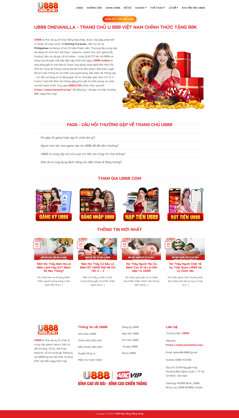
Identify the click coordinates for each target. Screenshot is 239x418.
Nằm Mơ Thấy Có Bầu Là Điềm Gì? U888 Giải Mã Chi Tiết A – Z (97, 267)
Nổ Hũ (127, 7)
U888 (79, 7)
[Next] (205, 266)
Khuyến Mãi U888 (193, 7)
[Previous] (33, 266)
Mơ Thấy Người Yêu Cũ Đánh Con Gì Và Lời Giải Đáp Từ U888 (141, 267)
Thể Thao (156, 7)
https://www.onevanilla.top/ (53, 89)
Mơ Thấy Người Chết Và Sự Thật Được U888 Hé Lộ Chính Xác (185, 267)
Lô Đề (172, 7)
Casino (140, 7)
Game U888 (113, 7)
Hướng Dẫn (94, 7)
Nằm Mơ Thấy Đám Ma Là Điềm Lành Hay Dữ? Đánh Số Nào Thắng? (54, 267)
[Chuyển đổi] (37, 137)
